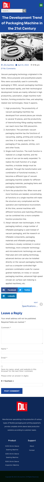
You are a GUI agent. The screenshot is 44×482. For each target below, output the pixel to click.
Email (4, 358)
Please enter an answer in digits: (15, 376)
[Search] (24, 11)
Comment (6, 327)
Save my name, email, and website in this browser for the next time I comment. (18, 370)
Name (4, 349)
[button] (41, 5)
